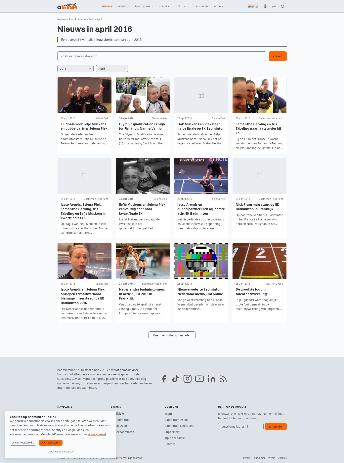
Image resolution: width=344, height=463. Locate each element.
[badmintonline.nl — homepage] (67, 6)
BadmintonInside (176, 420)
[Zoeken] (283, 6)
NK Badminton (120, 420)
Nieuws (82, 19)
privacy (246, 458)
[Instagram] (187, 378)
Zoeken (277, 56)
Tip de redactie (175, 438)
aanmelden (275, 426)
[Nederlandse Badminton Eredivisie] (253, 6)
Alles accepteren (50, 442)
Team (168, 413)
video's (218, 6)
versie (271, 458)
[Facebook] (163, 378)
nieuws (107, 6)
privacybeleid (97, 434)
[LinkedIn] (211, 378)
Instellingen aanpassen (60, 451)
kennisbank (142, 6)
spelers (164, 6)
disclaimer (259, 458)
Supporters (172, 432)
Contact (170, 444)
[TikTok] (175, 378)
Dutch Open (119, 426)
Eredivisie (117, 413)
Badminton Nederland (179, 426)
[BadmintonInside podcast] (265, 6)
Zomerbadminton (122, 432)
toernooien (201, 6)
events (121, 6)
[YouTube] (199, 378)
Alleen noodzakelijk (23, 442)
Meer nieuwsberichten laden (172, 335)
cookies (282, 458)
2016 (91, 19)
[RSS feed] (223, 378)
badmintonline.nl (66, 19)
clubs (181, 6)
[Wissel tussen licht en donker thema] (274, 6)
